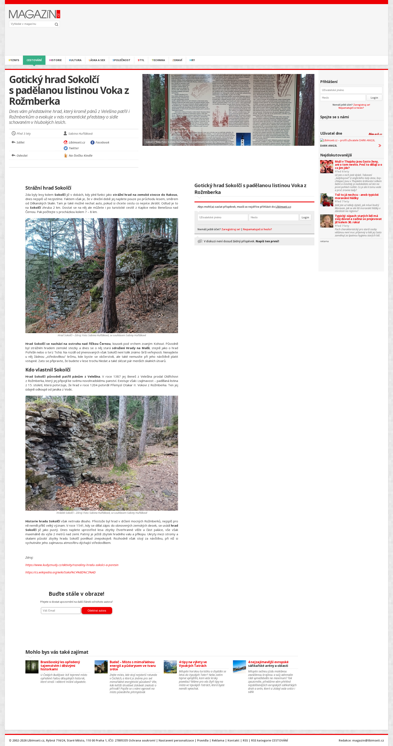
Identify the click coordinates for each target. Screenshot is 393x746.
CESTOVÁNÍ (34, 60)
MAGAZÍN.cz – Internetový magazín (34, 14)
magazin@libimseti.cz (368, 740)
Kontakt (233, 740)
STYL (141, 60)
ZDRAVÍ (177, 60)
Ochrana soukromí (142, 740)
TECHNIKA (158, 60)
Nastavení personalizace (176, 740)
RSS (245, 740)
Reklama (218, 740)
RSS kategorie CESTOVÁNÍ (269, 740)
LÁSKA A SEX (97, 60)
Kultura (75, 60)
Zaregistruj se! (361, 104)
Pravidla (203, 740)
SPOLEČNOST (121, 60)
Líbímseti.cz (283, 206)
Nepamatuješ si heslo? (351, 107)
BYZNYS (14, 60)
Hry (192, 60)
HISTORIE (55, 60)
